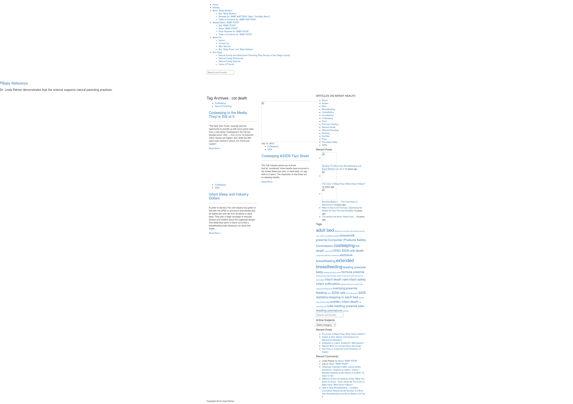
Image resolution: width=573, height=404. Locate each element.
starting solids (325, 302)
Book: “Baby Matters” (223, 10)
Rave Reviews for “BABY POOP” (234, 31)
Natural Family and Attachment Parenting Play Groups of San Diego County (254, 55)
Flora (324, 121)
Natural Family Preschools (231, 58)
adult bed (325, 230)
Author (222, 40)
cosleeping (344, 245)
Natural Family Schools (229, 61)
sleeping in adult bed (343, 297)
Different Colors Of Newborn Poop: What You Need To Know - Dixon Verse (343, 380)
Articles (216, 7)
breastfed (328, 236)
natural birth (358, 284)
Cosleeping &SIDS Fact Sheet (285, 155)
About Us (217, 37)
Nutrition (326, 136)
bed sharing (354, 231)
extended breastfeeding (335, 263)
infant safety (357, 279)
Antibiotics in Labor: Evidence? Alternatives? (343, 342)
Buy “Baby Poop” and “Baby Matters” (236, 49)
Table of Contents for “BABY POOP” (235, 34)
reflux (329, 293)
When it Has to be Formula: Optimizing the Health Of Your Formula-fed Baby (342, 209)
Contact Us (224, 43)
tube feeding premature (340, 307)
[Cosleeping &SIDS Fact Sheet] (291, 121)
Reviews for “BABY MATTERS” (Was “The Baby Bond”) (244, 16)
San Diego (217, 52)
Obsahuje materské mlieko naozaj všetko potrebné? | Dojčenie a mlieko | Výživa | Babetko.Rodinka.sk (341, 369)
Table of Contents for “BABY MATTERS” (237, 19)
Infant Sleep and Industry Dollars (229, 195)
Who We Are (225, 46)
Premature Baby (329, 141)
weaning (346, 311)
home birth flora (352, 276)
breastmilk (336, 236)
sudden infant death (344, 301)
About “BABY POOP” (228, 28)
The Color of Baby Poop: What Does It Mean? (343, 183)
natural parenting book (324, 289)
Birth (324, 106)
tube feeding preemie (342, 305)
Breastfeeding (328, 109)
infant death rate (336, 279)
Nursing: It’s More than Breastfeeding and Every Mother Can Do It (341, 167)
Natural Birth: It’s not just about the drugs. (341, 345)
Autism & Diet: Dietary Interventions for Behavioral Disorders (340, 338)
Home (215, 4)
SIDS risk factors (352, 293)
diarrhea (328, 255)
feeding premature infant (332, 272)
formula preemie (353, 271)
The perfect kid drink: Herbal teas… (339, 216)
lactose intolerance (347, 284)
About (325, 100)
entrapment (335, 255)
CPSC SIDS (340, 250)
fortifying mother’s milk (338, 276)
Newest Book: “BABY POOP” (226, 22)
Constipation (328, 115)
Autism (325, 103)
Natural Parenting (223, 106)
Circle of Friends (226, 64)
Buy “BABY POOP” (227, 25)
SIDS (269, 149)
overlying (339, 288)
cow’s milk (328, 251)
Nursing (325, 133)
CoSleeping (220, 103)
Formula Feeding (330, 124)
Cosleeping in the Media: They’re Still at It (228, 114)
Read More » (215, 148)
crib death (357, 250)
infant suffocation (328, 283)
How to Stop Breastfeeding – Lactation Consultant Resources (340, 389)
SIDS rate (338, 292)
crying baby (320, 255)
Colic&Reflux (328, 112)
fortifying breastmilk (323, 276)
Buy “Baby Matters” (228, 13)
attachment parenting (341, 231)
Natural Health (329, 127)
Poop (324, 139)
